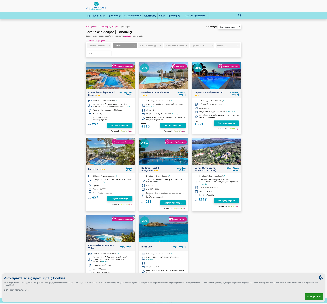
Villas (162, 15)
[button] (229, 26)
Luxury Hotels (133, 15)
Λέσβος (115, 26)
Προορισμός (174, 15)
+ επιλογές (127, 106)
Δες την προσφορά (119, 125)
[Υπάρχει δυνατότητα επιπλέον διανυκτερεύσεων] (116, 101)
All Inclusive (99, 15)
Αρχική (89, 26)
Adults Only (150, 15)
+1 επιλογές (150, 106)
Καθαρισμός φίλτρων (96, 40)
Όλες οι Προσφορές (195, 15)
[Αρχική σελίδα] (89, 15)
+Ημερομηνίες (177, 114)
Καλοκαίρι (115, 15)
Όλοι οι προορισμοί (101, 26)
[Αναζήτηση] (239, 15)
